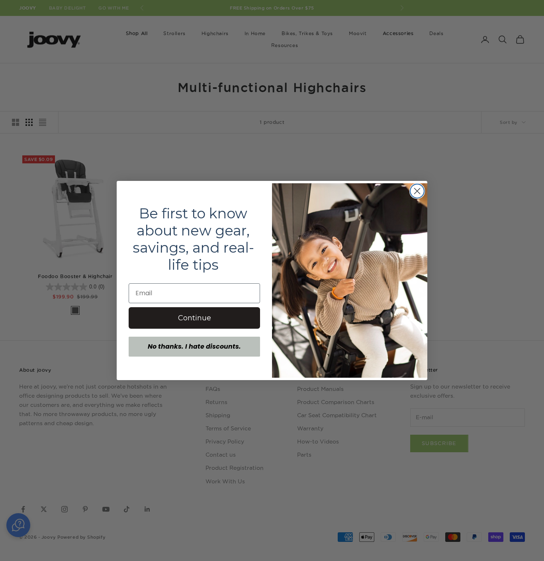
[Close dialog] (417, 191)
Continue (194, 318)
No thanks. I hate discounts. (194, 346)
